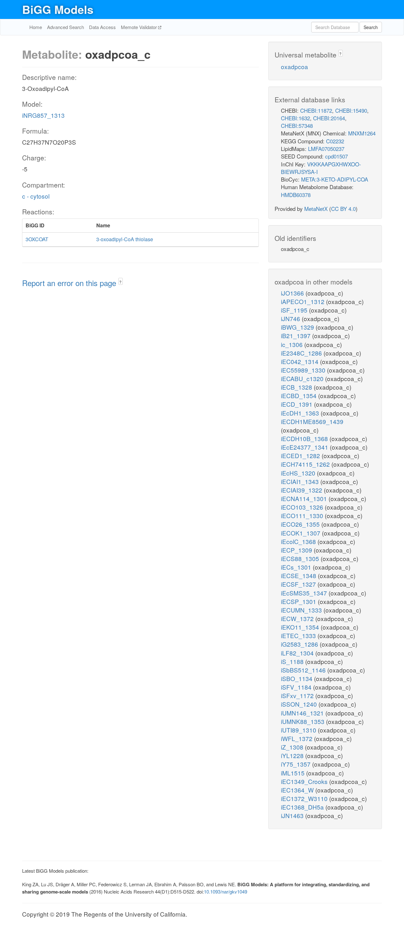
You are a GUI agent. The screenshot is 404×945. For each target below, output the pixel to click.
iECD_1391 (297, 404)
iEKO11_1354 (301, 627)
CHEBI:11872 (316, 110)
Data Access (102, 27)
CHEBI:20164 (329, 118)
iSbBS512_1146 (304, 670)
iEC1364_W (298, 790)
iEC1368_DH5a (303, 807)
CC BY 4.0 (343, 208)
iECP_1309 (297, 550)
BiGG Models (57, 9)
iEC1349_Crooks (305, 781)
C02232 (335, 141)
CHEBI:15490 (351, 110)
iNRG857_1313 (43, 115)
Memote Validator (139, 27)
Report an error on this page (70, 282)
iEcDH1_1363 (301, 413)
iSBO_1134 (297, 678)
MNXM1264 (362, 133)
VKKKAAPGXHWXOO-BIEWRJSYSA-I (321, 168)
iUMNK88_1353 (303, 721)
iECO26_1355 (301, 524)
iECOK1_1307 (301, 533)
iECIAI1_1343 (300, 481)
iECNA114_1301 (305, 498)
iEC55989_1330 (304, 370)
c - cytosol (36, 196)
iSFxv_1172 (298, 695)
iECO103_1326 (303, 507)
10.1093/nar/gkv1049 (225, 891)
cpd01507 (336, 156)
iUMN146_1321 (303, 713)
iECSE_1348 (299, 575)
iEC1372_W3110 (305, 798)
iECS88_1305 (301, 558)
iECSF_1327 (299, 584)
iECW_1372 (298, 618)
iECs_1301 (297, 567)
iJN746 (291, 318)
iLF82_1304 (298, 653)
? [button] (120, 281)
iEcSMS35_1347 (305, 593)
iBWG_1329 (298, 327)
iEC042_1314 (300, 361)
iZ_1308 (293, 747)
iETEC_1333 (299, 635)
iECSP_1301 (299, 601)
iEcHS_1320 (299, 473)
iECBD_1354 (299, 395)
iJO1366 (293, 293)
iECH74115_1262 (306, 464)
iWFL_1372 (297, 738)
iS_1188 (293, 661)
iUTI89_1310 (299, 730)
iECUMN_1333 (302, 610)
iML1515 (293, 773)
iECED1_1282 (301, 455)
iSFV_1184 (297, 687)
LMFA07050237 (326, 149)
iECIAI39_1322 (302, 490)
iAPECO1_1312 (303, 301)
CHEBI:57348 (297, 125)
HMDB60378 (296, 195)
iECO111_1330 (303, 515)
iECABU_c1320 (303, 378)
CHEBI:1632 (295, 118)
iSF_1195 (295, 310)
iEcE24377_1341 (305, 447)
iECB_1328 (297, 387)
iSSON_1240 (299, 704)
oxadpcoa (294, 66)
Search (371, 27)
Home (35, 27)
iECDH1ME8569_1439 (312, 421)
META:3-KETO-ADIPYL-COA (334, 179)
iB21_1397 (296, 335)
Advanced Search (65, 27)
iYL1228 (293, 755)
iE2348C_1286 (302, 353)
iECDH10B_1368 (305, 438)
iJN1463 (293, 815)
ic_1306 (292, 344)
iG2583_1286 (300, 644)
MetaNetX (316, 208)
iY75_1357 (296, 764)
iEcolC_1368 (299, 541)
